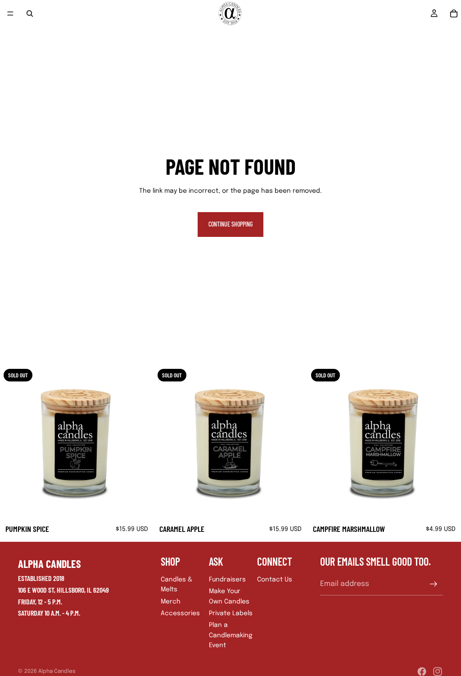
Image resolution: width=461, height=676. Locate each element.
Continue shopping (230, 224)
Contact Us (274, 579)
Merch (171, 601)
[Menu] (10, 13)
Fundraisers (227, 579)
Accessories (180, 613)
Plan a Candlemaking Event (231, 635)
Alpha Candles (57, 671)
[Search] (30, 13)
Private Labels (231, 613)
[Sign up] (433, 583)
